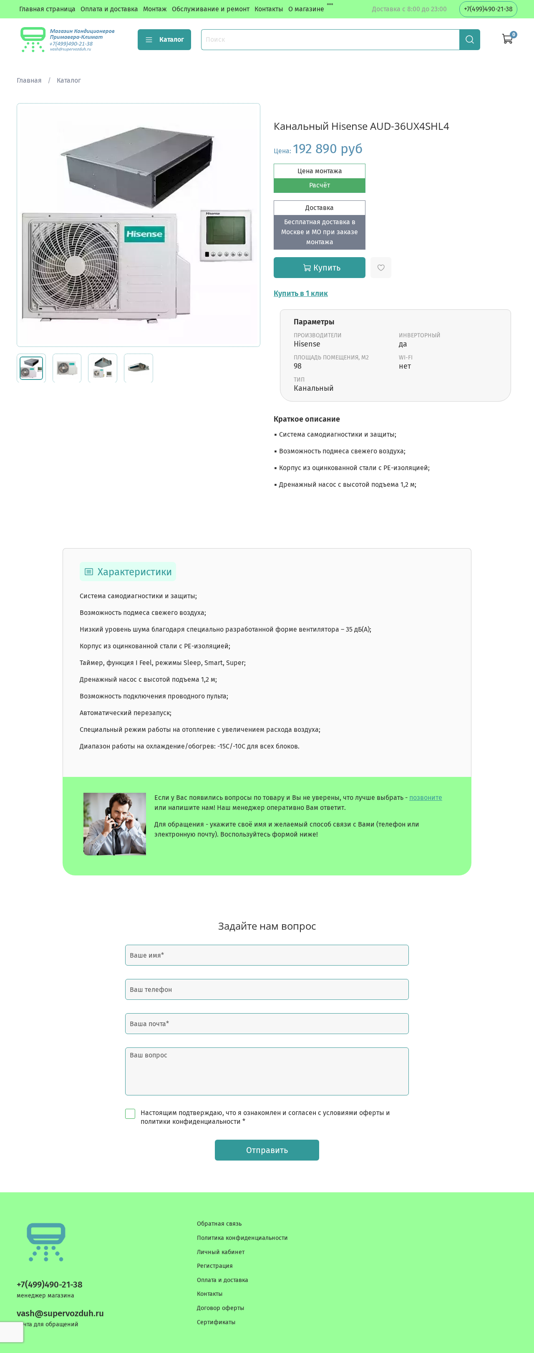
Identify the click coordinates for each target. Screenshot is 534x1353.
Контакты (268, 9)
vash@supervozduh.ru (60, 1313)
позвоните (425, 798)
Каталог (171, 39)
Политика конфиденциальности (242, 1238)
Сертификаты (216, 1322)
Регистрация (215, 1266)
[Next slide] (247, 225)
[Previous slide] (30, 225)
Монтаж (155, 9)
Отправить (267, 1150)
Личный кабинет (220, 1252)
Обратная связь (219, 1223)
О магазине (306, 9)
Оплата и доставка (109, 9)
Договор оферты (220, 1308)
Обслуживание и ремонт (210, 9)
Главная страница (47, 9)
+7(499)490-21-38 (488, 9)
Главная (29, 80)
